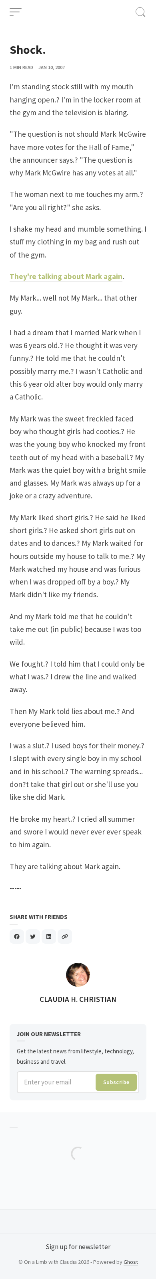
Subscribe (116, 1082)
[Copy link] (65, 936)
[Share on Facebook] (17, 936)
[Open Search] (140, 12)
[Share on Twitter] (33, 936)
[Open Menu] (16, 12)
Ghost (131, 1261)
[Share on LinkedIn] (49, 936)
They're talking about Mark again (66, 276)
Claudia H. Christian (78, 999)
